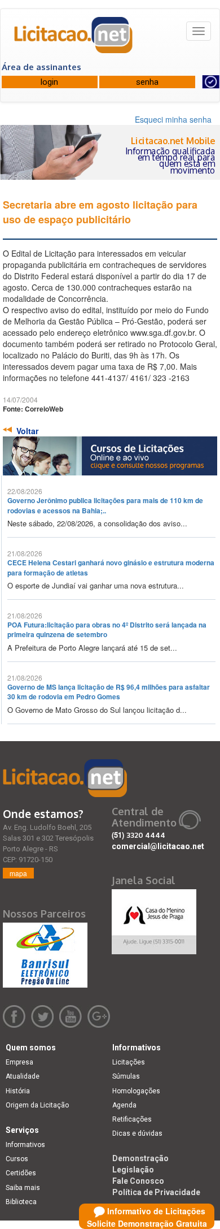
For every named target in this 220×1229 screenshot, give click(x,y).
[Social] (154, 918)
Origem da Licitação (37, 1105)
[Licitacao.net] (74, 39)
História (18, 1091)
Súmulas (126, 1076)
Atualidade (22, 1076)
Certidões (21, 1173)
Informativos (25, 1145)
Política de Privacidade (156, 1192)
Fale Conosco (138, 1180)
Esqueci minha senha (173, 119)
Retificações (132, 1119)
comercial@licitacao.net (158, 846)
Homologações (136, 1091)
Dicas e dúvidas (137, 1133)
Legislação (133, 1169)
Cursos (17, 1159)
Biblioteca (21, 1202)
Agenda (124, 1105)
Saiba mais (23, 1188)
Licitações (128, 1062)
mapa (18, 873)
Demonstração (140, 1158)
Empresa (19, 1062)
